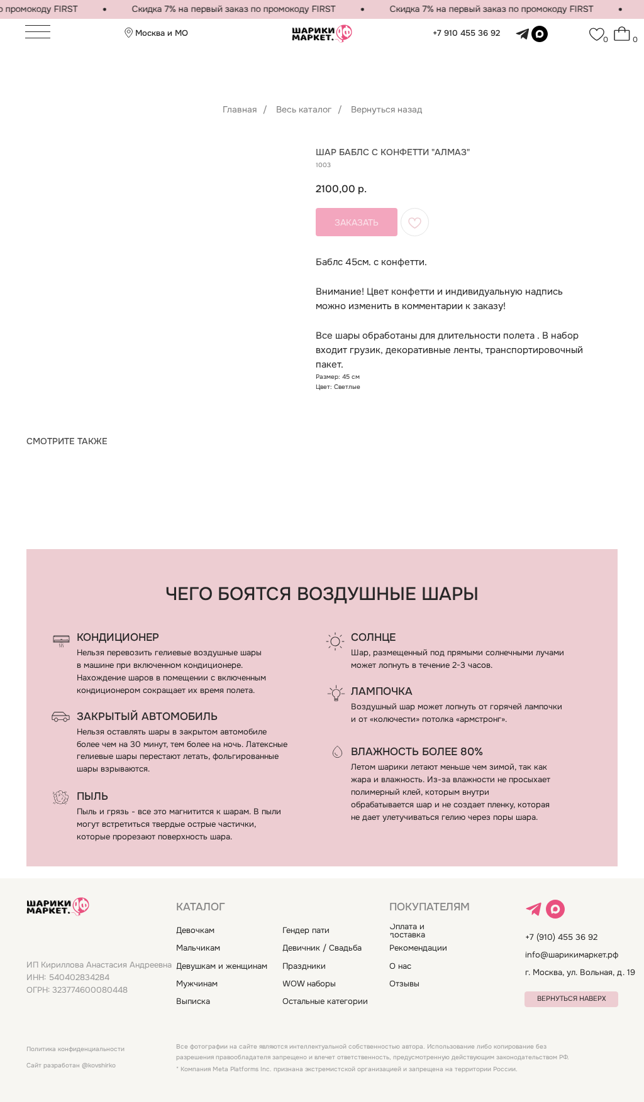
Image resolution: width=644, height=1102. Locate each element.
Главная (240, 109)
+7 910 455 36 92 (466, 33)
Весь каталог (303, 109)
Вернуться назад (386, 109)
